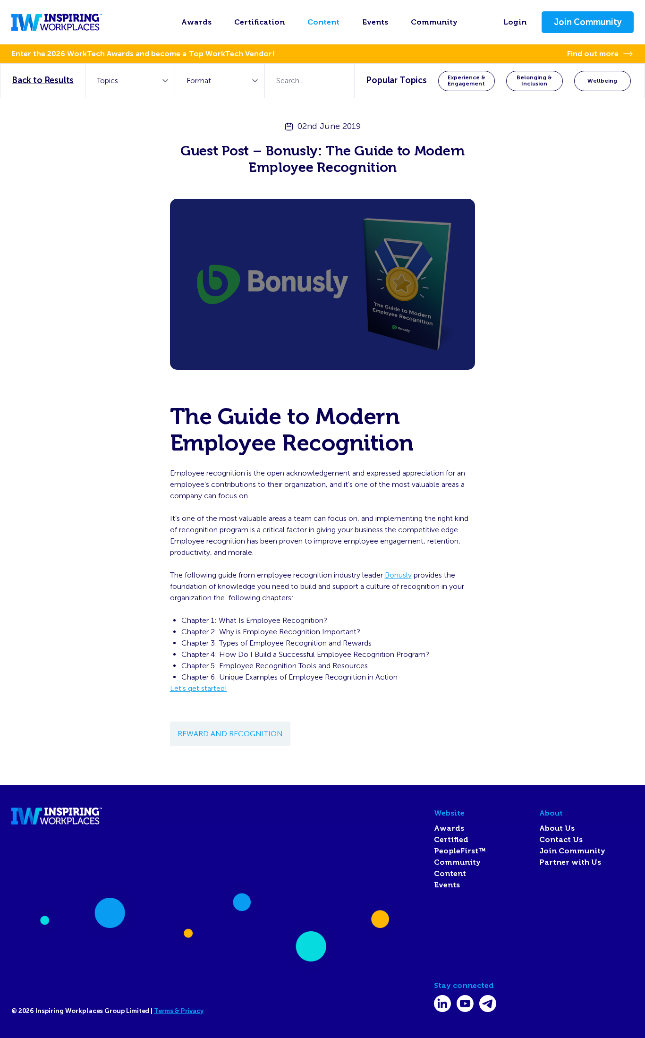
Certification (259, 22)
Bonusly (398, 574)
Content (323, 22)
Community (434, 22)
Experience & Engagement (466, 80)
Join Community (587, 22)
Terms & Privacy (179, 1011)
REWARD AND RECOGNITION (230, 733)
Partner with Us (570, 862)
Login (514, 22)
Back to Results (43, 80)
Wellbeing (602, 80)
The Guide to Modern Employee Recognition (292, 429)
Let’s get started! (198, 688)
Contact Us (561, 839)
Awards (196, 22)
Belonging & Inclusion (534, 80)
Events (375, 22)
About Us (557, 828)
